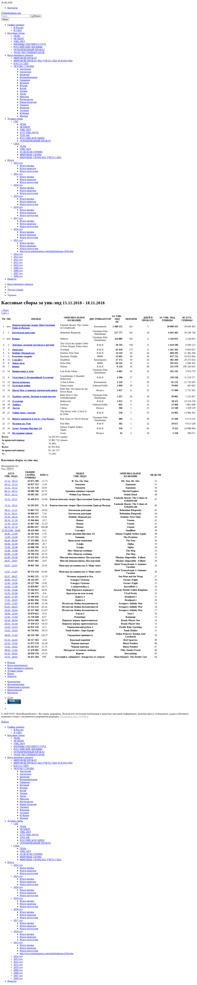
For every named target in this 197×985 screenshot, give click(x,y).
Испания (24, 82)
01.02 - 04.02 (11, 653)
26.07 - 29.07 (11, 560)
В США (18, 30)
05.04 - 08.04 (11, 620)
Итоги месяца (27, 165)
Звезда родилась (21, 382)
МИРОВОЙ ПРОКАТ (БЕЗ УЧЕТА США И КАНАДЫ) (43, 60)
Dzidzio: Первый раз (23, 353)
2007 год (18, 273)
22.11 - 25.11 (11, 499)
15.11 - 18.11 (11, 505)
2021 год (18, 174)
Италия (23, 85)
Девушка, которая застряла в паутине (33, 345)
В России (18, 27)
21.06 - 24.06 (11, 583)
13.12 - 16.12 (11, 487)
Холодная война (21, 385)
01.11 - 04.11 (11, 513)
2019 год (18, 196)
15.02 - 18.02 (11, 646)
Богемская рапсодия (23, 332)
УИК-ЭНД (19, 41)
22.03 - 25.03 (11, 627)
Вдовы (16, 338)
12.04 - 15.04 (11, 617)
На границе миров (22, 433)
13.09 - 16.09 (11, 537)
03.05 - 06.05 (11, 607)
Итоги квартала (28, 168)
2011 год (18, 262)
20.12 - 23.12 (11, 484)
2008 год (18, 270)
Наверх (5, 721)
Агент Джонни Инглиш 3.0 (27, 428)
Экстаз (16, 408)
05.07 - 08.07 (11, 576)
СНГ (16, 121)
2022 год (18, 163)
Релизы (11, 662)
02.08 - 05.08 (11, 557)
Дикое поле (18, 363)
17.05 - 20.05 (11, 600)
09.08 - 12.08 (11, 554)
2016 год (18, 229)
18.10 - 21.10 (11, 520)
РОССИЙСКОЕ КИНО (32, 138)
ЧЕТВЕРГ (19, 38)
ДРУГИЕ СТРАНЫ (24, 66)
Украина (24, 105)
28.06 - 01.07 (11, 580)
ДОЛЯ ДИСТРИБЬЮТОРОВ (29, 52)
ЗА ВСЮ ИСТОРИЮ (31, 152)
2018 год (18, 207)
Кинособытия (14, 690)
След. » (5, 313)
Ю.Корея (24, 113)
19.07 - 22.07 (11, 565)
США (17, 143)
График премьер (15, 24)
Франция (24, 107)
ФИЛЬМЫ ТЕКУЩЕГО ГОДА (30, 44)
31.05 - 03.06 (11, 593)
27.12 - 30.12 (11, 481)
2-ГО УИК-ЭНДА (29, 132)
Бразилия (24, 74)
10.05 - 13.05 (11, 603)
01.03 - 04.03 (11, 640)
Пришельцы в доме (23, 371)
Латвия (23, 91)
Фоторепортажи (15, 684)
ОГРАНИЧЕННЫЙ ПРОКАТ (29, 49)
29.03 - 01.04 (11, 623)
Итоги (10, 160)
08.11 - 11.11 (11, 510)
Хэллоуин (17, 401)
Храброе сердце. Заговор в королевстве (34, 396)
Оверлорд (17, 349)
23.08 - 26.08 (11, 547)
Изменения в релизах (18, 687)
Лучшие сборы (15, 118)
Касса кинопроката (17, 665)
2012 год (18, 259)
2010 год (18, 265)
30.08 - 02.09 (11, 544)
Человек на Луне (21, 423)
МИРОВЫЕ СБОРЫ (30, 154)
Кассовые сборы (16, 33)
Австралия (25, 69)
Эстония (24, 110)
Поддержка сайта (69, 716)
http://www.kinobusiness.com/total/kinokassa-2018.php (46, 251)
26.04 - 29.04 (11, 610)
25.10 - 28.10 (11, 517)
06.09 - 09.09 (11, 540)
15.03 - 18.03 (11, 630)
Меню (5, 19)
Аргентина (25, 71)
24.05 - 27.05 (11, 596)
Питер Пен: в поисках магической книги (34, 390)
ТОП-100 (24, 135)
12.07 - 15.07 (11, 571)
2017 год (18, 218)
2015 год (18, 240)
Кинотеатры (13, 681)
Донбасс (16, 404)
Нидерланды (26, 99)
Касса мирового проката (20, 55)
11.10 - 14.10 (11, 523)
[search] (36, 16)
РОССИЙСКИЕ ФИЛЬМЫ (28, 47)
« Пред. (5, 310)
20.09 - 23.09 (11, 533)
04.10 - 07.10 (11, 527)
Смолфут (17, 359)
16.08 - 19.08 (11, 550)
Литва (23, 94)
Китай (23, 88)
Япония (24, 116)
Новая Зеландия (28, 102)
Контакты (12, 7)
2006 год (18, 276)
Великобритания (28, 77)
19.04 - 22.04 (11, 613)
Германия (25, 80)
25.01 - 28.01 (11, 657)
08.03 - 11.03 (11, 635)
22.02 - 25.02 (11, 643)
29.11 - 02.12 (11, 494)
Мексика (24, 96)
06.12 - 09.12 (11, 491)
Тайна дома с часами (23, 412)
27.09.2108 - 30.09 (11, 530)
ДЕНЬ (17, 36)
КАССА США (21, 63)
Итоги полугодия (29, 171)
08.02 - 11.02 (11, 650)
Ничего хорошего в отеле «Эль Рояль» (33, 419)
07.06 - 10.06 (11, 590)
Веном (15, 366)
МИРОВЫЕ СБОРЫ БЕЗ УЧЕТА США (40, 157)
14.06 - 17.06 (11, 586)
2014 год (18, 254)
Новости (11, 279)
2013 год (18, 256)
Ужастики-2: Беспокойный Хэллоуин (32, 377)
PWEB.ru (83, 716)
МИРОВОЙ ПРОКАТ (25, 58)
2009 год (18, 268)
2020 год (18, 185)
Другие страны (15, 289)
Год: (3, 468)
